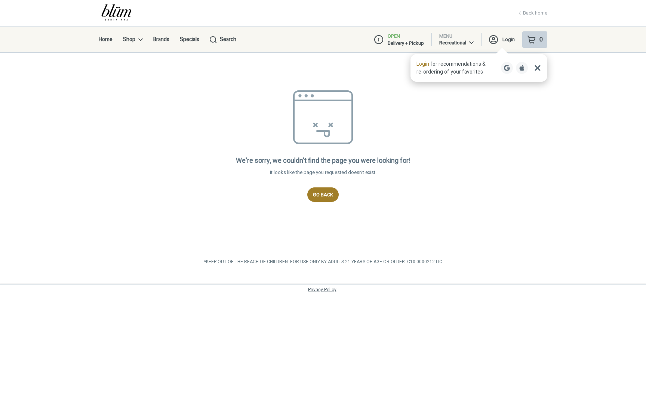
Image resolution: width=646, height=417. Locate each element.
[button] (478, 68)
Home (106, 39)
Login (508, 39)
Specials (189, 39)
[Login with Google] (507, 68)
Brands (161, 39)
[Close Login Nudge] (537, 68)
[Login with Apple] (522, 68)
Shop (129, 39)
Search (228, 39)
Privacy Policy (322, 289)
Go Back (323, 194)
